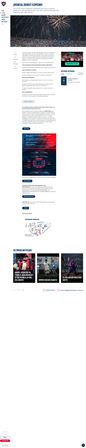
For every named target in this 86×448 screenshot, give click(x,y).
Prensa (3, 19)
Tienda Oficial (5, 434)
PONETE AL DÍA (26, 128)
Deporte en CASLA (5, 433)
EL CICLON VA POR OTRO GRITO (72, 279)
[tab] (63, 73)
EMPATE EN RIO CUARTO (48, 280)
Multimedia (4, 21)
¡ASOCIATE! (26, 208)
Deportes (5, 17)
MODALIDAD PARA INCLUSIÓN (29, 196)
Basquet (4, 15)
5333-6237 (5, 431)
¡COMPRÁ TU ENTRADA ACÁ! (28, 101)
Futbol (3, 13)
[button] (2, 444)
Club (3, 10)
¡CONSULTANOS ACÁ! (27, 181)
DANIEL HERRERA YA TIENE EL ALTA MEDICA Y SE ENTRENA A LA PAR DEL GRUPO (24, 276)
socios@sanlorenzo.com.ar (72, 290)
